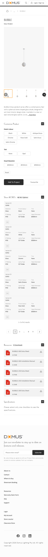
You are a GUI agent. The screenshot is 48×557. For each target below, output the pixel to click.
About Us (7, 471)
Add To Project (14, 182)
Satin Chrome (22, 282)
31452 (7, 253)
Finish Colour (8, 129)
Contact (6, 475)
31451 (7, 229)
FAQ (5, 499)
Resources (7, 491)
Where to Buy (8, 478)
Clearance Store (9, 523)
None (33, 211)
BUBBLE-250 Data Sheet (20, 371)
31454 (7, 300)
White (20, 235)
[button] (37, 2)
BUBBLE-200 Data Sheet (20, 391)
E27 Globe (21, 217)
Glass (7, 211)
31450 (7, 205)
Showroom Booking (10, 482)
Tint (5, 149)
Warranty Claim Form (11, 495)
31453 (7, 277)
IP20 (6, 217)
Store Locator (8, 519)
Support (6, 503)
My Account (8, 515)
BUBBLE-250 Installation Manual (23, 381)
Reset (7, 172)
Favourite (34, 182)
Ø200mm (34, 217)
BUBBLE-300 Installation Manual (23, 361)
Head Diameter (9, 161)
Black (20, 211)
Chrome (20, 258)
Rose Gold (21, 306)
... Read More (32, 115)
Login (6, 512)
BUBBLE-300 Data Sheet (20, 351)
